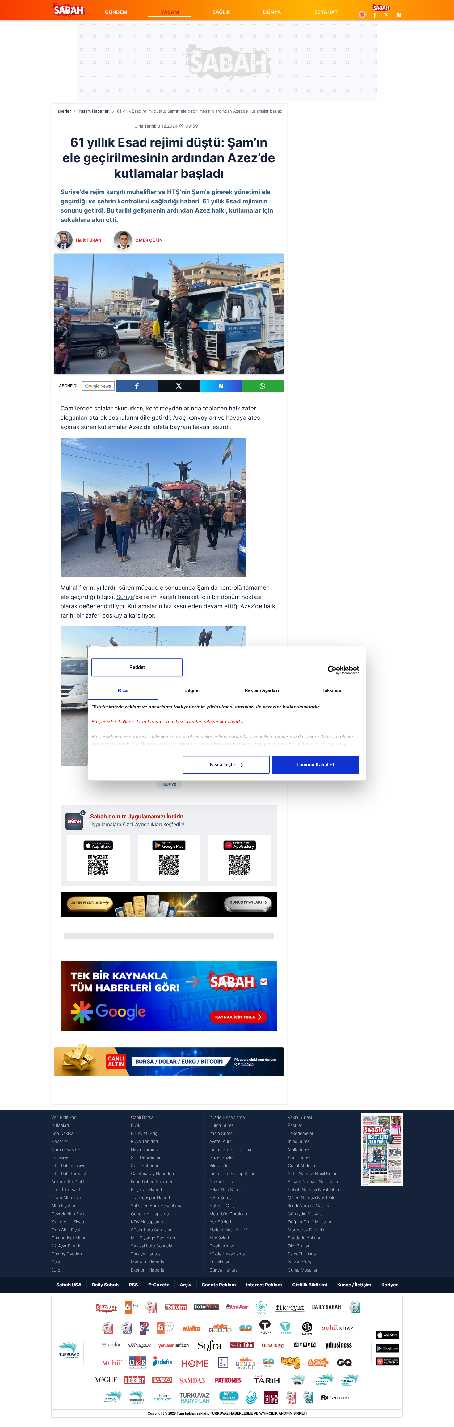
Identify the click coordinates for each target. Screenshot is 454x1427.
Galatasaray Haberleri (152, 1173)
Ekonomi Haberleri (149, 1269)
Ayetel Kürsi (221, 1141)
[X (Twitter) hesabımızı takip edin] (386, 15)
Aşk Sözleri (220, 1221)
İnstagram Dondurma (230, 1149)
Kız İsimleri (219, 1261)
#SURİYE (169, 784)
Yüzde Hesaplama (227, 1117)
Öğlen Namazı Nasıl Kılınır (313, 1197)
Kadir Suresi (300, 1157)
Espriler (295, 1125)
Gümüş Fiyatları (66, 1253)
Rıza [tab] (123, 690)
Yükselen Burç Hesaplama (157, 1205)
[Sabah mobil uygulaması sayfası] (75, 819)
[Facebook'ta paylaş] (137, 386)
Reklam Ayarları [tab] (262, 690)
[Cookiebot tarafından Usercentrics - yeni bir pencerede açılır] (332, 670)
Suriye (125, 597)
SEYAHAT (326, 12)
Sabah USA (69, 1285)
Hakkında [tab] (331, 690)
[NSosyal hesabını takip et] (397, 15)
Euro (55, 1269)
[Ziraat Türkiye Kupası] (362, 15)
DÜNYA (272, 12)
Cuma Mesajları (303, 1269)
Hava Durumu (144, 1149)
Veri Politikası (64, 1117)
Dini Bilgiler (298, 1245)
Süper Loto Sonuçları (152, 1229)
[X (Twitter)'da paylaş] (179, 386)
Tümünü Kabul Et (315, 764)
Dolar (56, 1261)
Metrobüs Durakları (228, 1213)
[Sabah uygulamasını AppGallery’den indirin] (239, 858)
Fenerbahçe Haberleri (152, 1181)
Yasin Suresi (221, 1133)
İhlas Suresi (299, 1141)
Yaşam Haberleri (94, 110)
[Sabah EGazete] (382, 1193)
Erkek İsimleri (222, 1245)
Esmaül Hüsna (302, 1253)
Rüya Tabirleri (144, 1141)
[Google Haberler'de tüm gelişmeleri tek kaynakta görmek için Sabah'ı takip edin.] (169, 999)
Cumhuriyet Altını (68, 1237)
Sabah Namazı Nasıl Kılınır (314, 1189)
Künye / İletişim (354, 1285)
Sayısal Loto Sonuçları (153, 1245)
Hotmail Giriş (221, 1205)
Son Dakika (62, 1133)
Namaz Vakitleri (66, 1149)
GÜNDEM (116, 12)
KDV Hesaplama (147, 1221)
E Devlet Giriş (144, 1133)
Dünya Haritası (223, 1269)
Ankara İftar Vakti (68, 1181)
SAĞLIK (221, 12)
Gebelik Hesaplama (150, 1213)
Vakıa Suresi (300, 1117)
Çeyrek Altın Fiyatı (69, 1213)
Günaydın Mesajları (306, 1213)
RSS (133, 1285)
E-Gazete (159, 1285)
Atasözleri (219, 1237)
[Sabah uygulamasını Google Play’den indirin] (169, 858)
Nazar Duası (221, 1181)
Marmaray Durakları (307, 1229)
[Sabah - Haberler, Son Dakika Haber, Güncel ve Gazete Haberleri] (68, 10)
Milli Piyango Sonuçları (153, 1237)
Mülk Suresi (299, 1149)
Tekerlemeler (300, 1133)
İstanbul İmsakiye (68, 1165)
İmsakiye (60, 1157)
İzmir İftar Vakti (66, 1189)
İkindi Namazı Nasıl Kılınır (312, 1205)
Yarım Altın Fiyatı (67, 1221)
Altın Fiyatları (64, 1205)
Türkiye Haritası (146, 1253)
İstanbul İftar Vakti (69, 1173)
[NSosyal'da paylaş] (221, 386)
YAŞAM (170, 12)
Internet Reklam (264, 1285)
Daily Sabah (105, 1285)
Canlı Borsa (142, 1117)
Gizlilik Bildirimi (309, 1285)
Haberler (62, 110)
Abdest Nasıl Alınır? (228, 1229)
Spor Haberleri (145, 1165)
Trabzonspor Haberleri (153, 1197)
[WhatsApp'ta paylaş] (263, 386)
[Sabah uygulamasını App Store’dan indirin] (98, 858)
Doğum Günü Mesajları (310, 1221)
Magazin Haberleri (149, 1261)
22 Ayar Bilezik (65, 1245)
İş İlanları (60, 1125)
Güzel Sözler (221, 1157)
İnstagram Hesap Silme (232, 1173)
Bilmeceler (219, 1165)
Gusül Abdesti (301, 1165)
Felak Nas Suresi (225, 1189)
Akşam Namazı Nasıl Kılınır (314, 1181)
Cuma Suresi (222, 1125)
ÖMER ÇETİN (148, 240)
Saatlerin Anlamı (304, 1237)
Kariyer (389, 1285)
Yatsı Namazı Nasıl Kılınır (312, 1173)
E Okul (137, 1125)
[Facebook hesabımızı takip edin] (375, 15)
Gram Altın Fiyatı (67, 1197)
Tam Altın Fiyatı (66, 1229)
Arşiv (185, 1285)
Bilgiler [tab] (192, 690)
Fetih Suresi (221, 1197)
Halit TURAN (88, 240)
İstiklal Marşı (300, 1261)
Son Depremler (146, 1157)
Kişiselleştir (222, 764)
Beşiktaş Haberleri (149, 1189)
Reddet (137, 667)
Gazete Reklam (219, 1285)
